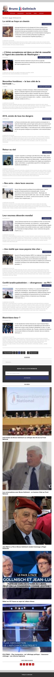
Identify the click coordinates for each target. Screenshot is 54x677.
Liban (47, 307)
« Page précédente (7, 352)
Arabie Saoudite (17, 136)
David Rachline (27, 271)
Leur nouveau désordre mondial (18, 215)
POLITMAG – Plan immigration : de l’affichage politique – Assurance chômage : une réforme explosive (25, 655)
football (14, 341)
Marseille (27, 342)
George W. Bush (6, 173)
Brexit (17, 42)
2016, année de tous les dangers (18, 115)
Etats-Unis (30, 306)
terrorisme (5, 142)
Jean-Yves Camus (42, 173)
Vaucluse (11, 275)
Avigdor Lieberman (12, 104)
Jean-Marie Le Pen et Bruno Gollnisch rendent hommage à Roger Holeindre (24, 547)
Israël (45, 205)
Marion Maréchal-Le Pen (35, 174)
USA (21, 73)
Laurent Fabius (33, 272)
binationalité (25, 136)
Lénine (17, 174)
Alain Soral (22, 170)
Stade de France (20, 343)
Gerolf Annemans (11, 307)
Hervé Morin (11, 272)
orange (4, 206)
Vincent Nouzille (20, 44)
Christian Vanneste (30, 339)
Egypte (26, 138)
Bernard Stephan (29, 170)
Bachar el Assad (22, 104)
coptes (48, 236)
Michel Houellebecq (10, 107)
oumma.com (17, 107)
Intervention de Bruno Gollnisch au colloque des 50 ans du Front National (24, 438)
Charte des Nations (7, 271)
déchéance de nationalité (18, 138)
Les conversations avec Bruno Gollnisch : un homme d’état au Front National (25, 493)
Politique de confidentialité (27, 674)
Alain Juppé (11, 269)
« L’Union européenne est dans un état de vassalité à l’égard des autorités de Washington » (27, 53)
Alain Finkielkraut (12, 303)
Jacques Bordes (31, 307)
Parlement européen (31, 43)
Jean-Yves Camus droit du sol (40, 139)
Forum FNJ (20, 237)
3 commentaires (46, 24)
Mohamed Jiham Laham (8, 240)
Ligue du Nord (12, 308)
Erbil (45, 271)
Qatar (20, 206)
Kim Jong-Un (22, 43)
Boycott (10, 304)
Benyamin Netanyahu (39, 303)
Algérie (14, 338)
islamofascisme (19, 173)
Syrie (38, 107)
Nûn (44, 308)
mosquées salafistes (8, 175)
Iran (41, 42)
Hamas (17, 307)
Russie (36, 206)
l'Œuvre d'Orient (44, 238)
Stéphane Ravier (31, 273)
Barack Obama (36, 204)
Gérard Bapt (36, 237)
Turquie (12, 208)
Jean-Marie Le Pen (40, 307)
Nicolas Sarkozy (17, 240)
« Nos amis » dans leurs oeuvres (18, 183)
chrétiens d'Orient (30, 304)
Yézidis (15, 275)
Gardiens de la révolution (13, 139)
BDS (41, 204)
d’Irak (17, 306)
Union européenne (15, 73)
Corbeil (37, 339)
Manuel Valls (19, 140)
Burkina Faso (22, 339)
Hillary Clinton (18, 105)
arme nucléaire (12, 42)
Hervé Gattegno (30, 341)
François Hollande (40, 138)
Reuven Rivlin (31, 206)
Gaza (46, 306)
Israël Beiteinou (31, 105)
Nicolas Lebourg (17, 175)
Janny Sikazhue (40, 341)
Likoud (37, 105)
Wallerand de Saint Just (28, 108)
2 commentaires (46, 218)
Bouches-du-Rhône (35, 269)
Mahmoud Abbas (25, 308)
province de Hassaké (38, 240)
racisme (14, 343)
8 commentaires (46, 285)
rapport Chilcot (40, 43)
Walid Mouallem (13, 241)
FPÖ (34, 306)
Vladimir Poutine (32, 208)
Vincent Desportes (22, 208)
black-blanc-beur (38, 338)
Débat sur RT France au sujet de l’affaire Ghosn (18, 601)
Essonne (9, 341)
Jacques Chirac (46, 42)
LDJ (45, 307)
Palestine (5, 310)
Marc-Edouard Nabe (24, 174)
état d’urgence (40, 171)
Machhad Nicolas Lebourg (9, 140)
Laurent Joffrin (12, 174)
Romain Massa (26, 310)
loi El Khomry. (42, 105)
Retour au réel (9, 149)
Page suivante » (33, 352)
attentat (27, 338)
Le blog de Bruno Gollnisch (21, 8)
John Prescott (15, 43)
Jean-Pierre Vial (36, 238)
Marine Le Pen (25, 140)
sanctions (32, 310)
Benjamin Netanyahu (31, 104)
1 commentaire (46, 118)
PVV (19, 310)
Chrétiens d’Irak (19, 271)
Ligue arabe (5, 308)
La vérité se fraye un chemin (16, 21)
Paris (23, 240)
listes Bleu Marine (41, 272)
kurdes (27, 272)
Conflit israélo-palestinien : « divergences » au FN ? (27, 282)
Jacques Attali (26, 173)
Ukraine (16, 208)
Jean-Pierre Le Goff (7, 43)
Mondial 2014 (40, 342)
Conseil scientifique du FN (12, 171)
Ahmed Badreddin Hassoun (14, 236)
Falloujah (11, 105)
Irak (38, 42)
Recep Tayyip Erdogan (18, 273)
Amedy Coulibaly (25, 236)
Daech (9, 138)
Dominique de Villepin (30, 171)
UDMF (41, 107)
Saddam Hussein (6, 44)
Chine (13, 271)
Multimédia (17, 72)
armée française (18, 269)
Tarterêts (29, 343)
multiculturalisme (7, 343)
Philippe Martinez (32, 107)
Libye (49, 238)
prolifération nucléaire (12, 206)
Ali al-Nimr (10, 136)
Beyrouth (31, 338)
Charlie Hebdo (40, 136)
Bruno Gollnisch (24, 42)
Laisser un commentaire (44, 57)
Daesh (4, 237)
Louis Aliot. (18, 308)
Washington (25, 73)
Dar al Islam (21, 171)
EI (36, 42)
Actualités (11, 40)
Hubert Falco (17, 272)
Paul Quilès (41, 140)
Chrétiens (23, 304)
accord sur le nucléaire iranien (16, 204)
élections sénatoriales (38, 271)
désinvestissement (11, 306)
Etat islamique (31, 138)
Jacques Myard (28, 238)
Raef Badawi (25, 206)
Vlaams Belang (42, 310)
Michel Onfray (45, 174)
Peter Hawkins (24, 107)
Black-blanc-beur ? (11, 317)
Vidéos (32, 72)
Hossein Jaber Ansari (25, 139)
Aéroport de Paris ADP (13, 170)
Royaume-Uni (47, 43)
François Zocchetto (28, 237)
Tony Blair (13, 44)
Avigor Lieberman (27, 303)
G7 (40, 205)
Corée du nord (32, 42)
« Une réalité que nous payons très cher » (22, 249)
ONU (46, 308)
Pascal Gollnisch (28, 240)
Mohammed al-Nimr (33, 140)
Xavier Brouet (35, 175)
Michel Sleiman (33, 342)
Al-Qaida (10, 338)
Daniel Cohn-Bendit (40, 304)
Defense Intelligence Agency (24, 205)
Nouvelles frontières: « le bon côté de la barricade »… (21, 82)
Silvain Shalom (42, 206)
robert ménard (25, 175)
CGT (7, 105)
